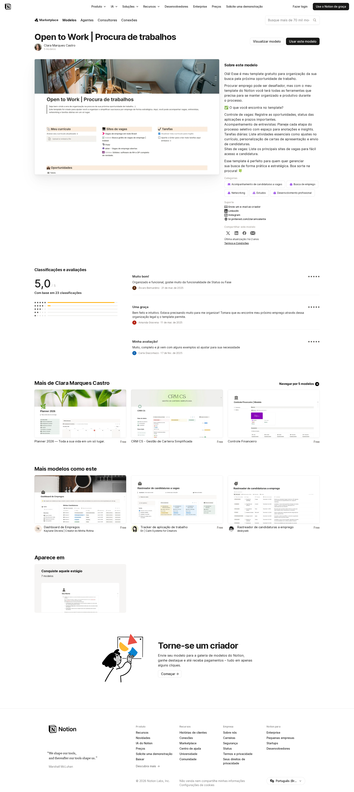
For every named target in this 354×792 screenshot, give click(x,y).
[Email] (253, 233)
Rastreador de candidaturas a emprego (265, 527)
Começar (170, 674)
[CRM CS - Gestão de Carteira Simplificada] (177, 414)
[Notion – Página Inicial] (90, 729)
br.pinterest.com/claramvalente (247, 219)
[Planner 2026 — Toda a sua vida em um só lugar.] (80, 414)
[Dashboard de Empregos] (80, 499)
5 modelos (50, 49)
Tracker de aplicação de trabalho (164, 527)
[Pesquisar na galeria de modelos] (315, 20)
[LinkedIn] (236, 233)
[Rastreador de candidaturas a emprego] (274, 499)
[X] (228, 233)
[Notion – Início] (8, 6)
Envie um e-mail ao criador (244, 206)
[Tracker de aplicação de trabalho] (177, 499)
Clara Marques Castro (59, 45)
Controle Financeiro (242, 441)
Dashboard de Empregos (62, 527)
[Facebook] (244, 233)
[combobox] (292, 20)
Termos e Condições (236, 243)
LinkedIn (233, 210)
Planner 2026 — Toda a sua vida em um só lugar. (69, 441)
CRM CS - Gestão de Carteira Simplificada (161, 441)
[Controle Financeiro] (274, 414)
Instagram (234, 214)
